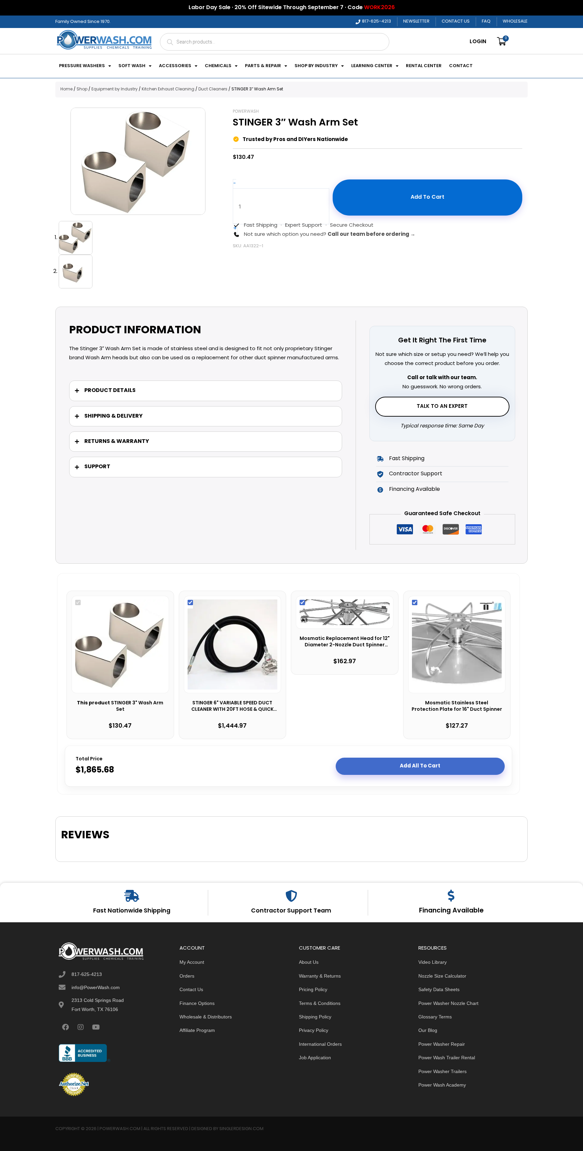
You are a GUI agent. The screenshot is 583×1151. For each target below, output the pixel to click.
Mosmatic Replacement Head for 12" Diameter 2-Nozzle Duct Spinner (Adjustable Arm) (345, 642)
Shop (82, 89)
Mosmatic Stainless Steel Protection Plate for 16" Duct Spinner (457, 706)
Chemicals (218, 66)
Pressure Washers (82, 66)
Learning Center (371, 66)
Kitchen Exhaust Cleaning (168, 89)
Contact (461, 66)
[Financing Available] (451, 895)
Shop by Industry (316, 66)
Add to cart (427, 197)
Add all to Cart (420, 766)
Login (478, 41)
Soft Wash (131, 66)
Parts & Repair (263, 66)
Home (66, 89)
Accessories (175, 66)
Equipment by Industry (114, 89)
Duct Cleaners (212, 89)
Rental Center (424, 66)
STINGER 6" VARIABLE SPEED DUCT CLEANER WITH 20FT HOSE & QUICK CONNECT (232, 706)
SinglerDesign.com (241, 1128)
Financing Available (451, 910)
